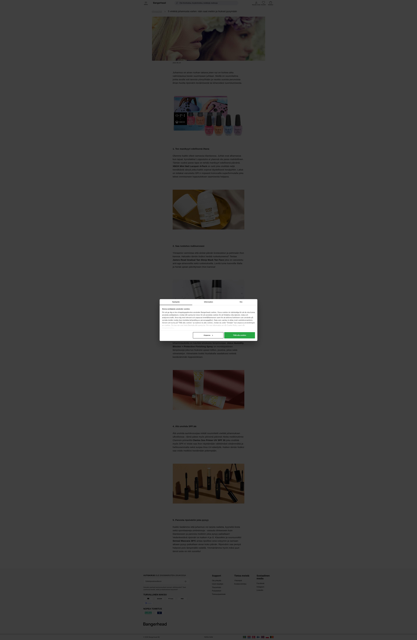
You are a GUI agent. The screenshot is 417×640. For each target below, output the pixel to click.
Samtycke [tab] (176, 302)
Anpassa (207, 335)
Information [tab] (208, 302)
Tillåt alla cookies (239, 335)
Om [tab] (241, 302)
